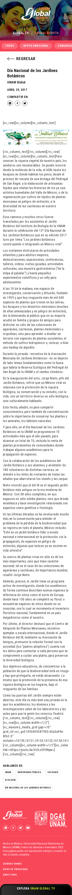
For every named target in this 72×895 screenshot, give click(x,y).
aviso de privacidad (15, 869)
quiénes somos (12, 863)
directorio (10, 875)
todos (9, 45)
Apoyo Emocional (36, 45)
